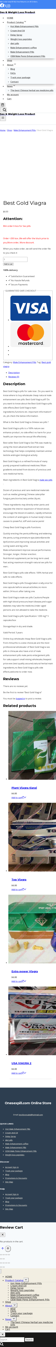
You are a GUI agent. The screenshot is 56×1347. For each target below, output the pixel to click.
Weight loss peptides (21, 39)
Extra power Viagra (24, 971)
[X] (5, 6)
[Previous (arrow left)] (1, 1258)
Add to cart (8, 264)
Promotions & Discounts (16, 1178)
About (8, 1305)
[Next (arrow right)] (4, 1258)
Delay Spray (16, 35)
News (8, 1319)
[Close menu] (0, 1271)
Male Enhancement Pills (22, 52)
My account (13, 94)
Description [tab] (14, 372)
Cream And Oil (17, 30)
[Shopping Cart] (2, 105)
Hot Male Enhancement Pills (24, 26)
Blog (12, 69)
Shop (9, 60)
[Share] (6, 1254)
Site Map (9, 1182)
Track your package (20, 77)
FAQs (13, 73)
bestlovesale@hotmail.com (31, 1114)
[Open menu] (3, 118)
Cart (9, 98)
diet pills (14, 43)
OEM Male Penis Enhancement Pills (27, 56)
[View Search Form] (3, 110)
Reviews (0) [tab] (13, 376)
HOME (10, 18)
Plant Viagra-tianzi (24, 787)
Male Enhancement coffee (23, 47)
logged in (20, 698)
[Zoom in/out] (1, 1254)
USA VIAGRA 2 (21, 1063)
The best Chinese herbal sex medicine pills (31, 90)
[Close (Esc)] (9, 1254)
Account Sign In (12, 1167)
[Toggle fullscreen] (4, 1254)
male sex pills (45, 479)
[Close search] (2, 1334)
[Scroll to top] (2, 1249)
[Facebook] (2, 6)
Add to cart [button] (16, 797)
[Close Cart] (2, 1235)
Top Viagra (18, 879)
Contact (14, 81)
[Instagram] (8, 6)
